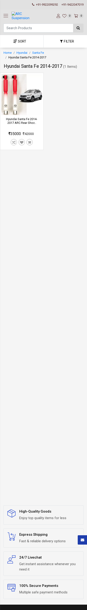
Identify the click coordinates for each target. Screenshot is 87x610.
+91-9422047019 (72, 4)
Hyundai (21, 52)
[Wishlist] (21, 142)
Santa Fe (38, 52)
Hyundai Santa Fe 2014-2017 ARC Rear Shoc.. (21, 121)
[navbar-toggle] (5, 15)
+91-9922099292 (46, 4)
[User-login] (57, 15)
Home (7, 52)
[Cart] (29, 142)
